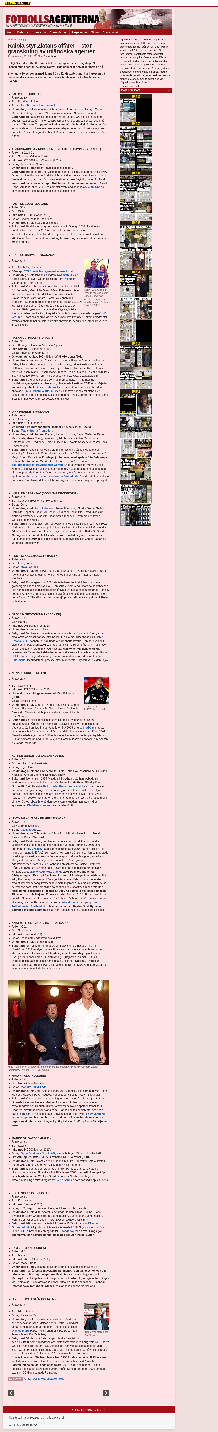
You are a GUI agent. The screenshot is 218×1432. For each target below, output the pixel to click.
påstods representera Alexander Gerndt (37, 464)
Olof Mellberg (20, 1330)
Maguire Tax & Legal (34, 1087)
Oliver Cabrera (46, 387)
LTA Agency (66, 1231)
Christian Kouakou (39, 805)
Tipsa (95, 32)
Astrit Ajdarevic (44, 508)
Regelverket (79, 32)
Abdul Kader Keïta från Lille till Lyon (65, 786)
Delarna (22, 32)
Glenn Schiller (65, 1180)
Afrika (27, 1378)
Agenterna (39, 32)
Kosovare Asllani (68, 275)
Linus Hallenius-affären (39, 391)
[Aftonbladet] (18, 3)
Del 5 (36, 1378)
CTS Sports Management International (48, 271)
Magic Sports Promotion (36, 430)
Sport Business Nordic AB (38, 1153)
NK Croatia (34, 848)
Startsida (12, 39)
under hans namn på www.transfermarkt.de (50, 476)
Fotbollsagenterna (52, 1378)
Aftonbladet (110, 32)
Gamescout (28, 829)
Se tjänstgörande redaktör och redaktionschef (36, 1417)
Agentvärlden (59, 32)
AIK (88, 727)
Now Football (29, 567)
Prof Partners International (38, 105)
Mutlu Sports (95, 187)
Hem (10, 32)
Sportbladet (50, 56)
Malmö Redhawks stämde (46, 871)
